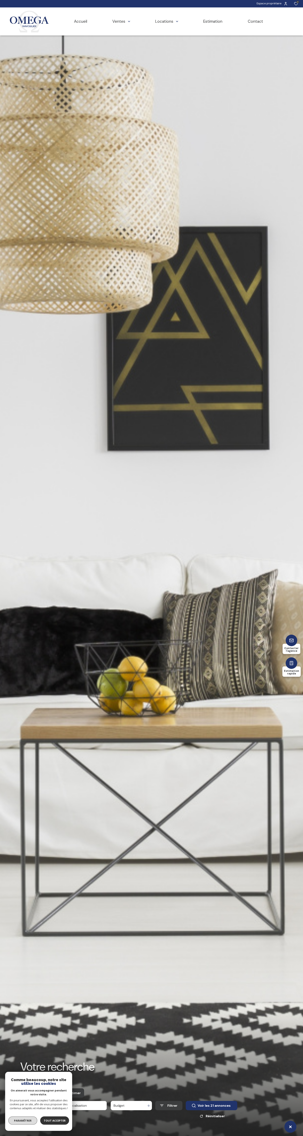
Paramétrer (23, 1120)
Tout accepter (55, 1120)
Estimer (74, 1093)
